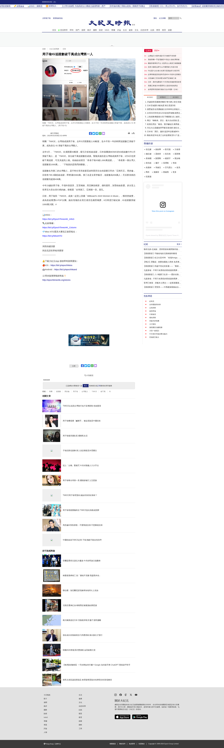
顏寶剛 (158, 158)
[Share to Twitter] (93, 133)
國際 (95, 30)
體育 (158, 30)
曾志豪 (148, 149)
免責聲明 (132, 744)
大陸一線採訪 (154, 331)
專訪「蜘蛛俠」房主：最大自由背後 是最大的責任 (164, 120)
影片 (45, 699)
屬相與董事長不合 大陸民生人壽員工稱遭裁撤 (164, 63)
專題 (45, 725)
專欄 (113, 30)
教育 (164, 30)
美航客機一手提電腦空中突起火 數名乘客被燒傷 (164, 60)
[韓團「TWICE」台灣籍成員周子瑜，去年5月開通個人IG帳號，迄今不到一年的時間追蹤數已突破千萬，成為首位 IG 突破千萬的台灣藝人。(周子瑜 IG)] (88, 89)
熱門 (77, 30)
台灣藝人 (85, 391)
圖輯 (80, 725)
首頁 (54, 30)
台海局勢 (152, 308)
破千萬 (103, 391)
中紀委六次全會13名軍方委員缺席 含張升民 (164, 71)
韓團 (50, 391)
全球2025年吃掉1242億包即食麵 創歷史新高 (164, 113)
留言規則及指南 (46, 379)
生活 (125, 30)
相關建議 (113, 744)
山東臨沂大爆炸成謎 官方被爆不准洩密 (162, 56)
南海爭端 (152, 311)
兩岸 (89, 30)
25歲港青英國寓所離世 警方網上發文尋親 (164, 102)
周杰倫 (67, 391)
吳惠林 (148, 167)
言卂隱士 (168, 167)
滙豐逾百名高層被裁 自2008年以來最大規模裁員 (164, 109)
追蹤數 (58, 391)
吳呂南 (168, 154)
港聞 (83, 30)
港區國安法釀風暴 (155, 327)
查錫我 (166, 172)
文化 (136, 30)
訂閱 (99, 386)
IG (110, 391)
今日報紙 (47, 695)
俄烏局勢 (152, 318)
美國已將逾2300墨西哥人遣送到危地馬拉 (163, 86)
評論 (119, 30)
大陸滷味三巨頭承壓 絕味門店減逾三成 (162, 78)
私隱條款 (142, 744)
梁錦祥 (158, 154)
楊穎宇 (168, 158)
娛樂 (170, 30)
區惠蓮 (148, 177)
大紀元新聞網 (54, 49)
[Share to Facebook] (90, 133)
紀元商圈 (162, 18)
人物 (45, 732)
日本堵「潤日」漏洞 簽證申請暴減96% (163, 132)
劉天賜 (168, 149)
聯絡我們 (122, 744)
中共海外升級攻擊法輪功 (158, 334)
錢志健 (148, 154)
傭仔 (157, 163)
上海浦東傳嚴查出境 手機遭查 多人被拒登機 (164, 117)
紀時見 (151, 301)
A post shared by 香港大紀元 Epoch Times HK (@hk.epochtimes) (169, 235)
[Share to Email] (103, 133)
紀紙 (152, 30)
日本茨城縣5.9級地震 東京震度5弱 (161, 106)
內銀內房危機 (154, 321)
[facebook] (120, 694)
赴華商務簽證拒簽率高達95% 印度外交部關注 (164, 74)
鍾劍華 (158, 149)
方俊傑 (177, 149)
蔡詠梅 (177, 158)
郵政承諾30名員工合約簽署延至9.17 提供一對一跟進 (164, 135)
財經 (101, 30)
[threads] (126, 694)
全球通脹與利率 (155, 304)
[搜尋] (181, 18)
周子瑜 (75, 391)
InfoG (107, 30)
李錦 (174, 163)
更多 (174, 172)
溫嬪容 (156, 172)
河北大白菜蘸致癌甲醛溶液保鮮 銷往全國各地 (164, 128)
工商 (80, 728)
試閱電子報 (46, 18)
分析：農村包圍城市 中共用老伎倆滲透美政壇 (164, 82)
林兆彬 (148, 163)
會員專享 (64, 30)
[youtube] (136, 694)
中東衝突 (152, 314)
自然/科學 (144, 30)
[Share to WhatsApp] (100, 133)
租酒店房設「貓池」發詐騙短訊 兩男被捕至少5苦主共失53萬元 (164, 124)
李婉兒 (158, 167)
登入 (85, 386)
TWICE (94, 391)
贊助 (155, 18)
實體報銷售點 (58, 18)
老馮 (178, 167)
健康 (131, 30)
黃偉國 (148, 158)
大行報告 (152, 324)
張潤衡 (166, 163)
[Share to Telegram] (97, 133)
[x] (131, 694)
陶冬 (148, 172)
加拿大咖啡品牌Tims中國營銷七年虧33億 (163, 67)
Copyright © (152, 744)
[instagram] (115, 694)
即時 (72, 30)
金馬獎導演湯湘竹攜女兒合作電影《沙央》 (163, 89)
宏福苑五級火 (154, 337)
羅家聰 (177, 154)
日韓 (64, 49)
